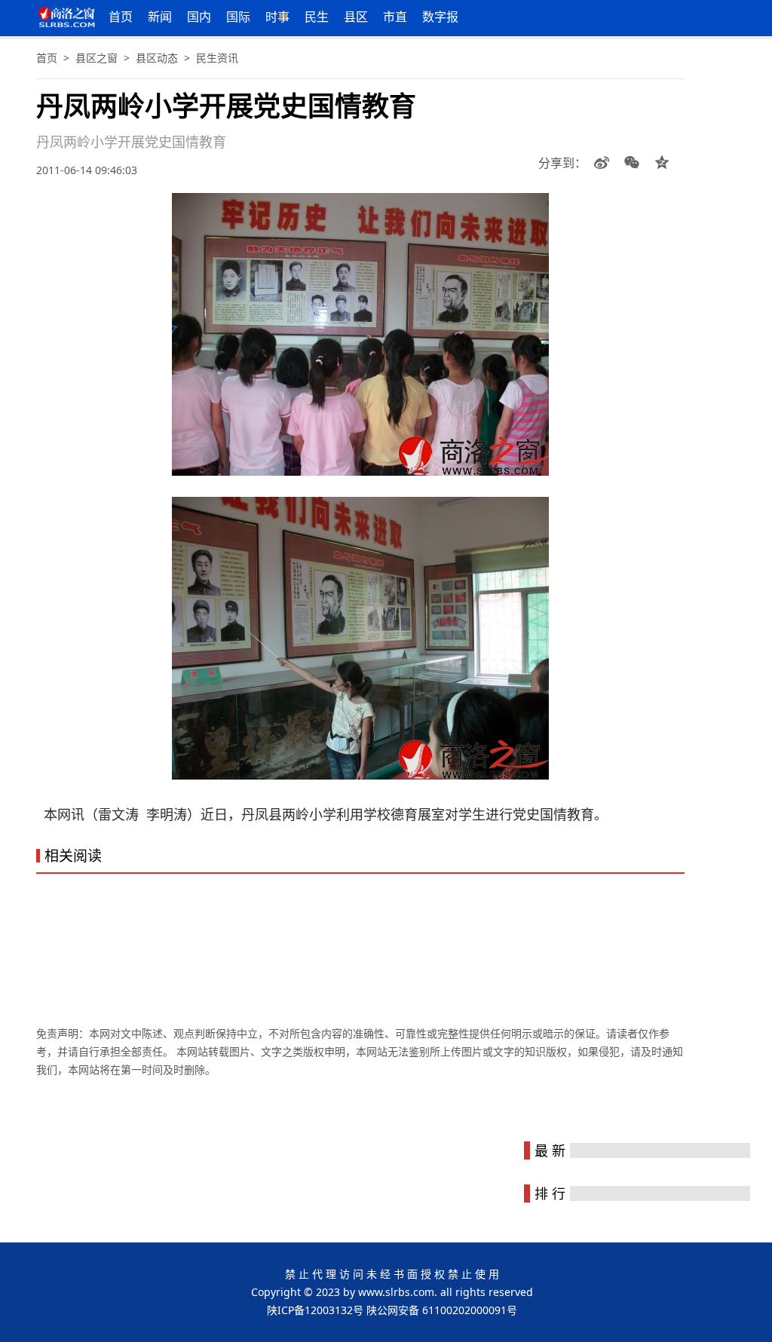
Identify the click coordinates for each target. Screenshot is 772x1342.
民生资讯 (217, 58)
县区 (356, 16)
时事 (277, 16)
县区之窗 (96, 58)
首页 (121, 16)
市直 (395, 16)
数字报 (440, 16)
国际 (238, 16)
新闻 (160, 16)
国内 (199, 16)
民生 (317, 16)
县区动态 (157, 58)
